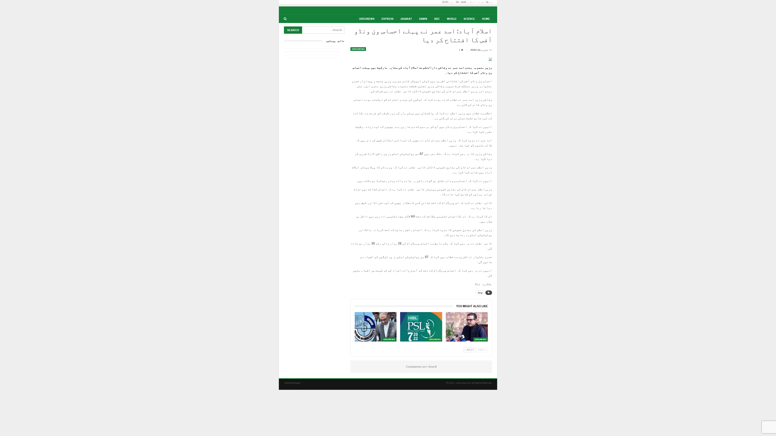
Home (486, 18)
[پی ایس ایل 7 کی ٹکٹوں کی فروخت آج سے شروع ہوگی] (421, 326)
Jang (480, 292)
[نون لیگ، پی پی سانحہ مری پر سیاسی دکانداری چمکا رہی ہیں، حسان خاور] (467, 326)
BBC (437, 18)
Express (387, 18)
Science (469, 18)
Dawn (423, 18)
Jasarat (406, 18)
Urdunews (366, 18)
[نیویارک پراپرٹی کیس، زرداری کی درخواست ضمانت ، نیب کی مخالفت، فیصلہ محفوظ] (376, 326)
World (452, 18)
